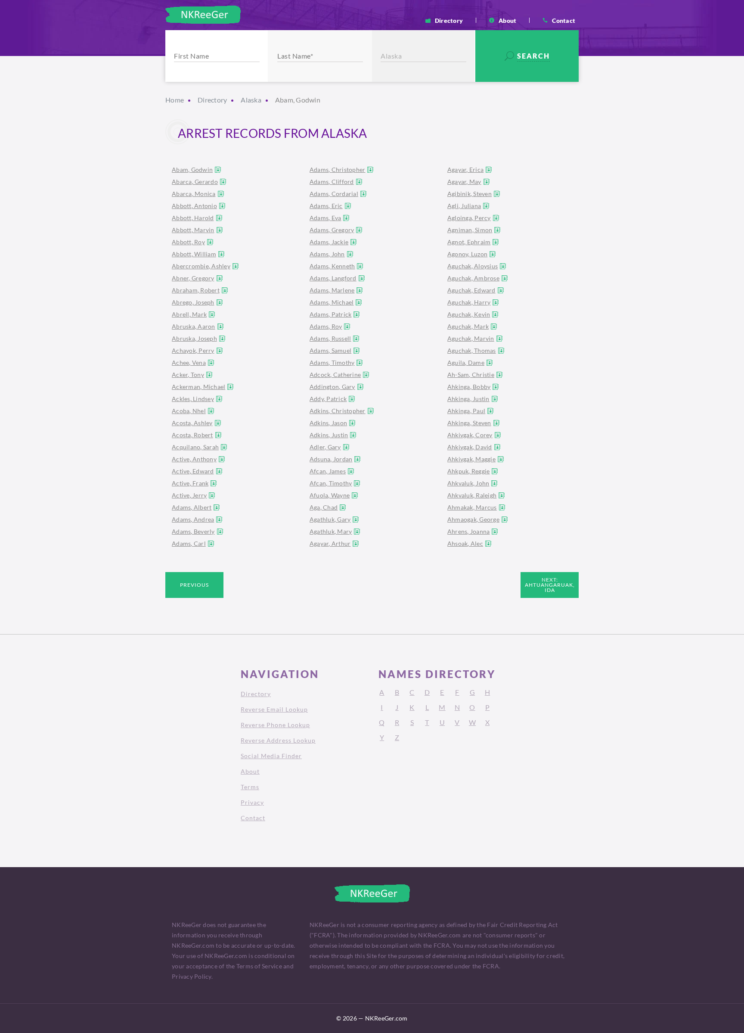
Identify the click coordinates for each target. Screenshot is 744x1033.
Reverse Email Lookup (274, 709)
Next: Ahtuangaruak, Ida (550, 584)
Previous (194, 585)
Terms (250, 786)
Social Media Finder (271, 755)
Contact (563, 20)
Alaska (251, 100)
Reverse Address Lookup (278, 740)
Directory (449, 20)
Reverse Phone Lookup (275, 724)
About (507, 20)
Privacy (252, 802)
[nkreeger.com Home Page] (203, 14)
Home (174, 100)
